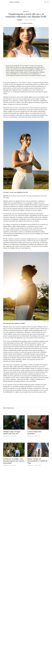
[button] (45, 2)
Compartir (19, 19)
